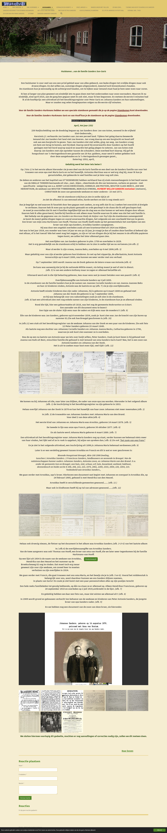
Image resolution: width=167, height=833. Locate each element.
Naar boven (127, 750)
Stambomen (123, 110)
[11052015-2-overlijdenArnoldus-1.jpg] (94, 700)
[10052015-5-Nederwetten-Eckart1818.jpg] (73, 384)
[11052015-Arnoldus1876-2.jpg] (94, 526)
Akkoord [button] (159, 830)
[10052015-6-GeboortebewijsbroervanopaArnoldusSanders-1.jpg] (116, 504)
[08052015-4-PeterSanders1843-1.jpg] (138, 384)
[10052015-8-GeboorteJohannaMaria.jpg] (29, 526)
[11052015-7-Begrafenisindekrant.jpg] (73, 700)
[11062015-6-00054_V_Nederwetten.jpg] (138, 362)
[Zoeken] (61, 13)
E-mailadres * (23, 774)
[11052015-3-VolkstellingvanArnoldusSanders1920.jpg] (138, 526)
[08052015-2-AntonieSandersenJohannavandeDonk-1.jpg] (51, 384)
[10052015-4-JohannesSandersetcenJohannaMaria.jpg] (51, 526)
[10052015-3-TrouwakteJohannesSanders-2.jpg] (94, 504)
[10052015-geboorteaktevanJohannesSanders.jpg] (29, 504)
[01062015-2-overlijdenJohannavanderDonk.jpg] (51, 504)
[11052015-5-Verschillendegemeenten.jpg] (116, 526)
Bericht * (21, 783)
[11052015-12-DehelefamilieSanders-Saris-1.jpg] (29, 722)
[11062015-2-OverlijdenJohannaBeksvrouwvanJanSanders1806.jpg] (73, 362)
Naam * (21, 765)
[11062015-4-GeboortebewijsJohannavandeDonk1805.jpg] (94, 362)
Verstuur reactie (25, 798)
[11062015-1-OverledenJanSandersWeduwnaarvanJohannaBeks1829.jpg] (51, 362)
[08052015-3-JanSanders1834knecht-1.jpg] (94, 384)
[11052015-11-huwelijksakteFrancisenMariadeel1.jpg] (116, 700)
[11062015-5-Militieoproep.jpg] (116, 362)
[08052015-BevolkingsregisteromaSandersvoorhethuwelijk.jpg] (29, 362)
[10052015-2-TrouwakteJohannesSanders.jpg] (73, 504)
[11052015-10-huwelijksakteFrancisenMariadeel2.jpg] (138, 700)
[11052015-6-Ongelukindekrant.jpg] (51, 700)
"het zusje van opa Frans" (132, 440)
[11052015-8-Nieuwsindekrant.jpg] (29, 700)
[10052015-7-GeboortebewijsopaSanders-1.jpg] (138, 504)
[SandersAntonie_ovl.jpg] (29, 384)
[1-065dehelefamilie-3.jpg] (51, 722)
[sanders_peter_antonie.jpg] (73, 722)
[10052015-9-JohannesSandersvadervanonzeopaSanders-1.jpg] (73, 526)
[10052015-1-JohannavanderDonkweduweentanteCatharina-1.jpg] (116, 384)
